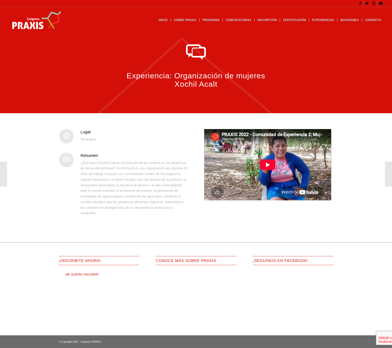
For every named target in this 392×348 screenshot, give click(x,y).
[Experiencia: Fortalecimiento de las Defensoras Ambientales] (388, 174)
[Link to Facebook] (360, 3)
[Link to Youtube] (380, 3)
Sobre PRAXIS (166, 272)
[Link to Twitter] (367, 3)
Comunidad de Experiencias (174, 302)
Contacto (162, 318)
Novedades (163, 310)
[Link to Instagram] (373, 3)
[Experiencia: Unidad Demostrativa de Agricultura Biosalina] (3, 174)
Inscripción (163, 295)
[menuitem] (163, 20)
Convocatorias (165, 287)
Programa (162, 279)
